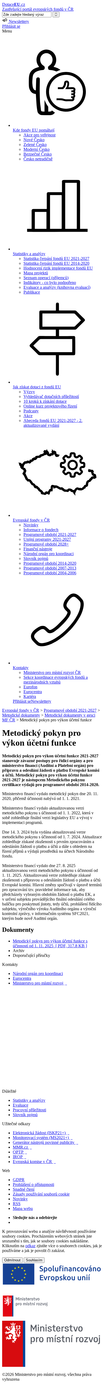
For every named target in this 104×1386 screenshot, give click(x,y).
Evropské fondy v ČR (20, 710)
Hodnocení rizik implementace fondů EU (58, 268)
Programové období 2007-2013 (49, 568)
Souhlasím (34, 1260)
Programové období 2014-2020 (49, 563)
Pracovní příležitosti (29, 1110)
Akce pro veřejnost (39, 135)
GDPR (19, 1179)
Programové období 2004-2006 (49, 573)
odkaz (30, 1245)
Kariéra (29, 696)
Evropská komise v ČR (34, 1161)
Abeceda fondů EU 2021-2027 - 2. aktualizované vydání (52, 423)
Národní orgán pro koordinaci (48, 553)
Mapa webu (23, 1208)
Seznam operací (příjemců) (46, 277)
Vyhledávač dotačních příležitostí (51, 396)
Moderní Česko (36, 149)
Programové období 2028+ (46, 544)
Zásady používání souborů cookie (41, 1194)
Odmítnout (12, 1260)
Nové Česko (34, 139)
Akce (28, 415)
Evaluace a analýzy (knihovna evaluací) (56, 287)
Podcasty (31, 411)
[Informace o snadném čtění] (52, 1086)
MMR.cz (22, 1147)
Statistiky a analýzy (29, 1100)
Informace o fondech (40, 529)
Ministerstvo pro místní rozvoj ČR (52, 672)
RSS (17, 1203)
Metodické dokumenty (21, 715)
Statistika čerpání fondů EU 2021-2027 (56, 258)
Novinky (30, 525)
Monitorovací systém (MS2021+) (43, 1137)
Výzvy (29, 391)
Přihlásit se (11, 26)
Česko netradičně (38, 159)
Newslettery (41, 701)
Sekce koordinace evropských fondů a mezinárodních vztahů (55, 679)
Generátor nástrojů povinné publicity (45, 1142)
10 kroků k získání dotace (45, 401)
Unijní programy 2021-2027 (47, 539)
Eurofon (30, 687)
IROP (19, 1157)
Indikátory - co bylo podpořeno (49, 282)
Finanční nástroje (37, 549)
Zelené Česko (35, 144)
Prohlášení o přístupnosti (33, 1184)
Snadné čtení (23, 1189)
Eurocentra (32, 691)
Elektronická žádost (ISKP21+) (41, 1133)
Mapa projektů (35, 273)
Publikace (31, 292)
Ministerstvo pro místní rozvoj (40, 983)
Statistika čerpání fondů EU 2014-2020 (56, 263)
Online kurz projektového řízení (50, 406)
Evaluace (20, 1105)
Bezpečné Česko (37, 154)
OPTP (20, 1152)
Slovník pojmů (35, 558)
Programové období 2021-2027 (49, 534)
